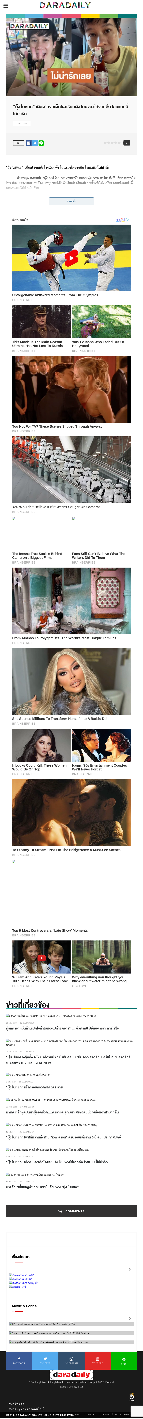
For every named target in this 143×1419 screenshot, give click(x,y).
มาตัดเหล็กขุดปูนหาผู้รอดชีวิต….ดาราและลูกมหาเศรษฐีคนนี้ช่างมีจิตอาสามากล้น (62, 1112)
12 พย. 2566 (11, 1132)
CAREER (106, 1414)
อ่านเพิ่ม (72, 201)
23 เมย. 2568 (11, 1107)
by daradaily (27, 1023)
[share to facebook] (29, 142)
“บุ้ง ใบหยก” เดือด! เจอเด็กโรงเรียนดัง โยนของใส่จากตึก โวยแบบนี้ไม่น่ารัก (57, 1162)
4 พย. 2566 (22, 124)
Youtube (97, 1363)
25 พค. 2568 (11, 1023)
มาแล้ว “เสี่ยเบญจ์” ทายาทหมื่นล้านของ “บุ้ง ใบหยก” (42, 1187)
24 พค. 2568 (11, 1052)
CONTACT (92, 1414)
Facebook (19, 1363)
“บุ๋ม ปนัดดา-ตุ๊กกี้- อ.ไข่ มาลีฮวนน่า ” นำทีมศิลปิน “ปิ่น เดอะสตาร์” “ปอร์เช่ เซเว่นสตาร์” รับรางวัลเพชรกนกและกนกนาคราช (69, 1059)
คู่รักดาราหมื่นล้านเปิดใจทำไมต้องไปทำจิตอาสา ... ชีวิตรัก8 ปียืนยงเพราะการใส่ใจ (62, 1028)
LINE (123, 1364)
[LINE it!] (41, 142)
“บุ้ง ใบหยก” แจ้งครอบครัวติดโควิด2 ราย (34, 1087)
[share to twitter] (35, 142)
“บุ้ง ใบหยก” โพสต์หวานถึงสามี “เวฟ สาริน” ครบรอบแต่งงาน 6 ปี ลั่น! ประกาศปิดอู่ (63, 1137)
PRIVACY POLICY (123, 1414)
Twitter (45, 1363)
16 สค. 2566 (11, 1182)
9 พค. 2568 (11, 1082)
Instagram (71, 1363)
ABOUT (78, 1414)
